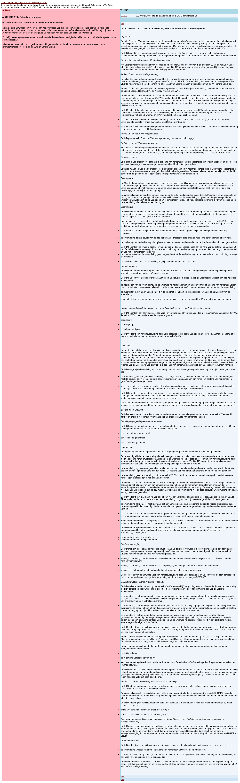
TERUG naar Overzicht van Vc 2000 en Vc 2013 (24, 2)
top (122, 23)
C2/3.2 (124, 16)
